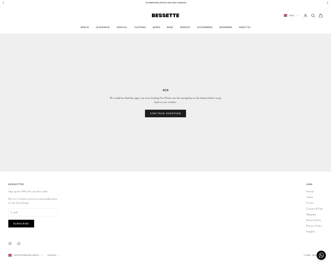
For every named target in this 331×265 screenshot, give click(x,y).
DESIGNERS (225, 27)
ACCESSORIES (205, 27)
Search (310, 191)
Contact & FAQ (314, 209)
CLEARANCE (103, 27)
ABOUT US (244, 27)
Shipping (311, 214)
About (309, 197)
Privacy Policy (314, 226)
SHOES (156, 27)
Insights (310, 231)
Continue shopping (165, 113)
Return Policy (314, 220)
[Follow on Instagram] (10, 243)
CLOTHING (140, 27)
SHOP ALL (122, 27)
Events (310, 203)
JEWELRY (185, 27)
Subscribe (21, 223)
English (52, 255)
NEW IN (85, 27)
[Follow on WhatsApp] (19, 243)
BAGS (170, 27)
